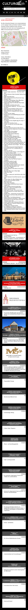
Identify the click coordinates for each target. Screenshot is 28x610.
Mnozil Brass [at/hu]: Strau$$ (10, 161)
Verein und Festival (8, 601)
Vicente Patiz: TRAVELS (9, 167)
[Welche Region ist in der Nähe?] (12, 12)
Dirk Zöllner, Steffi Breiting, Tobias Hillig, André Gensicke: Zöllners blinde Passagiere (14, 101)
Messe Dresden (14, 439)
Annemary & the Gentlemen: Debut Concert (13, 108)
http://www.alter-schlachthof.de (9, 61)
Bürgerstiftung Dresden (14, 408)
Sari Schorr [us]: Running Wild (10, 162)
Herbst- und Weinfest (8, 522)
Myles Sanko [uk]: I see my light (11, 138)
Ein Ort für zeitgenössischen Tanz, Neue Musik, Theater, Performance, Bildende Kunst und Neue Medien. (14, 341)
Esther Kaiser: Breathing (9, 183)
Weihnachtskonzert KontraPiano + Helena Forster (14, 198)
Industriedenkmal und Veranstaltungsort (12, 554)
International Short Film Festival (11, 585)
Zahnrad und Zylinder (14, 230)
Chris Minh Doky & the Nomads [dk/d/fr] (12, 154)
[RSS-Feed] (25, 16)
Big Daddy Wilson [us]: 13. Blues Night (12, 171)
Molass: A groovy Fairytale (9, 189)
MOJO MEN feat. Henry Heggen (10, 131)
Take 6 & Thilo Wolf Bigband (10, 157)
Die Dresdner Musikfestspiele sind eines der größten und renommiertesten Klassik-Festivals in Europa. (14, 314)
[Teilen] (27, 16)
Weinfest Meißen (7, 236)
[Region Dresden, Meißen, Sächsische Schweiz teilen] (18, 12)
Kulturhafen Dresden (14, 258)
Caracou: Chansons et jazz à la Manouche (13, 141)
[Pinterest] (5, 64)
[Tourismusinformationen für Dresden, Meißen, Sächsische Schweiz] (10, 12)
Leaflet (25, 45)
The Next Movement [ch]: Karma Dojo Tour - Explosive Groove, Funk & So (13, 156)
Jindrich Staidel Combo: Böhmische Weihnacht (14, 202)
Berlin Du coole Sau (8, 150)
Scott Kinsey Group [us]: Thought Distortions (13, 147)
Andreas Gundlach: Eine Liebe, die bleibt (12, 139)
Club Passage (14, 376)
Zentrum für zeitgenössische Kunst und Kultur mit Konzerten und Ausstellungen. (14, 492)
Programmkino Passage (9, 381)
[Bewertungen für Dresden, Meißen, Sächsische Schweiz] (21, 12)
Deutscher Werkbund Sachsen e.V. (14, 502)
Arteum (14, 533)
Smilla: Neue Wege (8, 172)
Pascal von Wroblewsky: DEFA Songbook (12, 137)
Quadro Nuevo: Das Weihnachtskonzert (12, 197)
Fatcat (5, 173)
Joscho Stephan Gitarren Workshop (11, 133)
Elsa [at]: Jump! (7, 99)
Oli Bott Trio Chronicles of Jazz (10, 123)
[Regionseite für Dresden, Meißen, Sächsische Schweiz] (4, 12)
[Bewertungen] (23, 90)
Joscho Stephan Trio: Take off (10, 132)
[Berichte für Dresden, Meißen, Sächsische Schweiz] (24, 12)
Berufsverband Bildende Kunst (10, 397)
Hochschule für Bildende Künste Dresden (14, 283)
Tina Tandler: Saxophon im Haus (10, 163)
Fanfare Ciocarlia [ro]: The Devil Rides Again (13, 124)
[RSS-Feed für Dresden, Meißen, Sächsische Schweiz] (15, 12)
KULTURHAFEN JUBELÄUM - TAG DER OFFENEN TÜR (14, 263)
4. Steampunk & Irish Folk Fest (10, 235)
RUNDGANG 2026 (7, 288)
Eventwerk (14, 565)
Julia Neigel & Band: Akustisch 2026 (11, 136)
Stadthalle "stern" (14, 455)
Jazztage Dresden (14, 87)
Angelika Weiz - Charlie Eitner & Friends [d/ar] (14, 193)
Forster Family (7, 126)
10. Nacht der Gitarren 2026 (10, 153)
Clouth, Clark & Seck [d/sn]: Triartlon (11, 180)
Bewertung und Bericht (10, 18)
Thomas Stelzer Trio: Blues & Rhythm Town (13, 179)
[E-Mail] (7, 64)
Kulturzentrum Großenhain (14, 423)
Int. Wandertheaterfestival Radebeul (14, 518)
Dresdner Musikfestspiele (14, 308)
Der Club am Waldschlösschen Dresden (12, 538)
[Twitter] (4, 64)
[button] (14, 37)
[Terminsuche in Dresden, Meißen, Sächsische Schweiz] (7, 12)
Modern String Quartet (9, 117)
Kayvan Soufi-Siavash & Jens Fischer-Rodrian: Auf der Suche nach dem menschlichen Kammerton (14, 143)
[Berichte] (24, 90)
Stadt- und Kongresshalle (9, 459)
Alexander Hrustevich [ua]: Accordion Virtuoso (13, 127)
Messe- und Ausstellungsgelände (11, 444)
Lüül (5, 125)
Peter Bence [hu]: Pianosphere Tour (11, 166)
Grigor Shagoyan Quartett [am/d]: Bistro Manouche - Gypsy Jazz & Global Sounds (12, 187)
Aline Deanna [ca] (7, 181)
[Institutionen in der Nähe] (19, 90)
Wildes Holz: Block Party (9, 96)
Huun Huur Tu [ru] (8, 135)
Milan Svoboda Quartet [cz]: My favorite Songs (14, 97)
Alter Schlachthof (14, 549)
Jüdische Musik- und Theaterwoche (14, 596)
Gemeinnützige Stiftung (9, 412)
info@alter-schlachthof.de (11, 60)
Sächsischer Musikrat (14, 470)
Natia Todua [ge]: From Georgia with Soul (12, 109)
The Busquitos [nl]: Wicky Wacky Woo (12, 105)
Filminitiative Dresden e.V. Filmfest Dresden (14, 580)
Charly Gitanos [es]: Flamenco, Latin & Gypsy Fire (14, 151)
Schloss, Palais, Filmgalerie (9, 428)
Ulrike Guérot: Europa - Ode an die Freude (13, 190)
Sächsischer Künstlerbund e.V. (14, 392)
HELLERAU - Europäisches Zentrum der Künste (14, 335)
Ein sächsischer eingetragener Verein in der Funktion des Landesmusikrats (13, 476)
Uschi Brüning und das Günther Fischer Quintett (14, 165)
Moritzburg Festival (14, 362)
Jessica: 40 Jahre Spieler (9, 113)
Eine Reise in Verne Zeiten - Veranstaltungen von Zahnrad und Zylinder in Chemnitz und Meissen (14, 238)
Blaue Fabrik (14, 486)
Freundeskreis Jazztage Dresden (11, 205)
